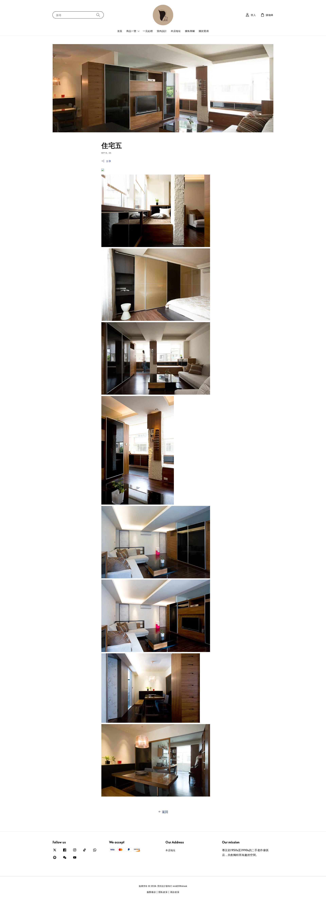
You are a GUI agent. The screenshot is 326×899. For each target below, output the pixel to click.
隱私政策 (163, 892)
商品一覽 (131, 31)
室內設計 (162, 31)
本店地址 (176, 31)
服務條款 (151, 892)
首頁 (119, 31)
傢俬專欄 (190, 31)
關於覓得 (204, 31)
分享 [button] (108, 161)
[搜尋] (98, 15)
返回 (165, 812)
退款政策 (174, 892)
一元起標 (148, 31)
